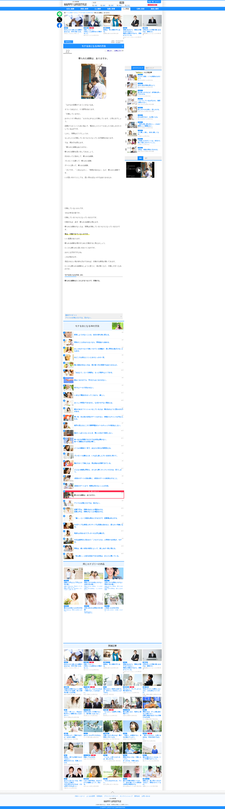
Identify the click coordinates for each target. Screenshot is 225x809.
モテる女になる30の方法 (86, 12)
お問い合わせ (146, 796)
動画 (140, 158)
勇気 (120, 5)
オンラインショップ (126, 796)
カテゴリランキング (138, 68)
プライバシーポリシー (111, 796)
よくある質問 (90, 796)
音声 (146, 158)
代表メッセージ (80, 796)
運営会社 (137, 796)
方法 (128, 5)
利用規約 (99, 796)
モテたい (76, 12)
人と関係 (70, 12)
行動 (96, 5)
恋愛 (112, 5)
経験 (104, 5)
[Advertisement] (94, 193)
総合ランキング (150, 68)
